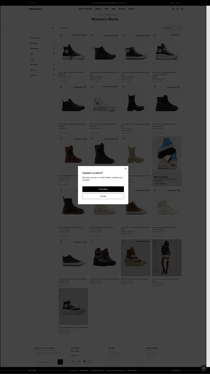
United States (103, 189)
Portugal (103, 196)
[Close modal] (126, 168)
